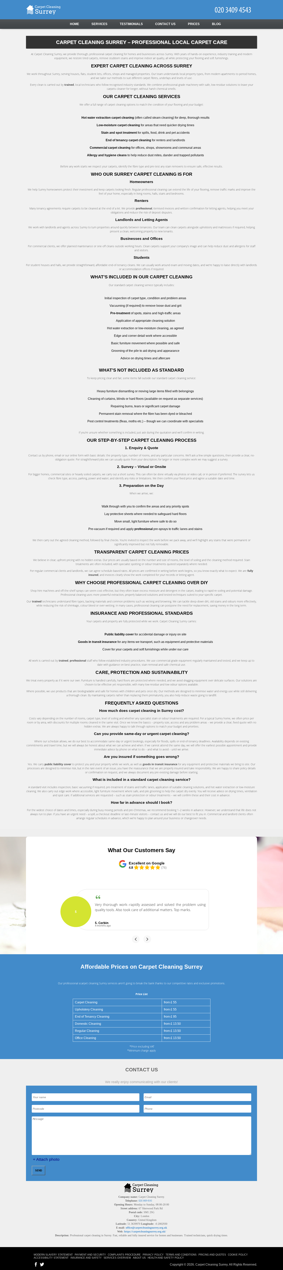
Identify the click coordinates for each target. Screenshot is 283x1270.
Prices (194, 24)
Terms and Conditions (181, 1254)
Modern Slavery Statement (53, 1254)
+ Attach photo (46, 1159)
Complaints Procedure (124, 1254)
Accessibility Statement (51, 1257)
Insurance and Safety (86, 1257)
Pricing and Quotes (212, 1254)
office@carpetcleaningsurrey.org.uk (146, 1227)
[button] (136, 939)
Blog (216, 24)
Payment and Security (90, 1254)
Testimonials (131, 24)
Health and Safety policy (166, 1257)
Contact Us (165, 24)
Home (74, 24)
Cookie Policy (238, 1254)
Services (99, 24)
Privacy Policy (153, 1254)
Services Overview (117, 1257)
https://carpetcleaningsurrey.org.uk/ (145, 1231)
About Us (139, 1257)
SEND (38, 1170)
